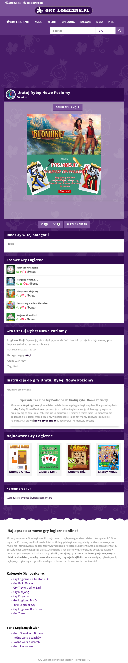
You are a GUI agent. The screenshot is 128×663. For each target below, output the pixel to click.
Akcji (24, 97)
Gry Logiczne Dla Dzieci (27, 597)
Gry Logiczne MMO (25, 589)
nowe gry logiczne (45, 408)
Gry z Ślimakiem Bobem (28, 621)
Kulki (38, 22)
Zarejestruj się (34, 2)
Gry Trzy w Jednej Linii (27, 576)
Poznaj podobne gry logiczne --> (64, 109)
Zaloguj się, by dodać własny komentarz (29, 486)
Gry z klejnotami (23, 634)
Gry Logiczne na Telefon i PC (31, 567)
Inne (111, 22)
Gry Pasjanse (21, 584)
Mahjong (68, 22)
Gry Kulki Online (23, 571)
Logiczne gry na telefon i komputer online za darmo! (72, 160)
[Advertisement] (64, 61)
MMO (99, 22)
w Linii (52, 22)
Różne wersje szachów (27, 626)
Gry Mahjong (21, 580)
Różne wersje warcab (26, 630)
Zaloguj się (14, 2)
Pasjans (85, 22)
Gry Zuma (19, 601)
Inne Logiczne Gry (24, 593)
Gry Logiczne (20, 22)
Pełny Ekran (78, 212)
